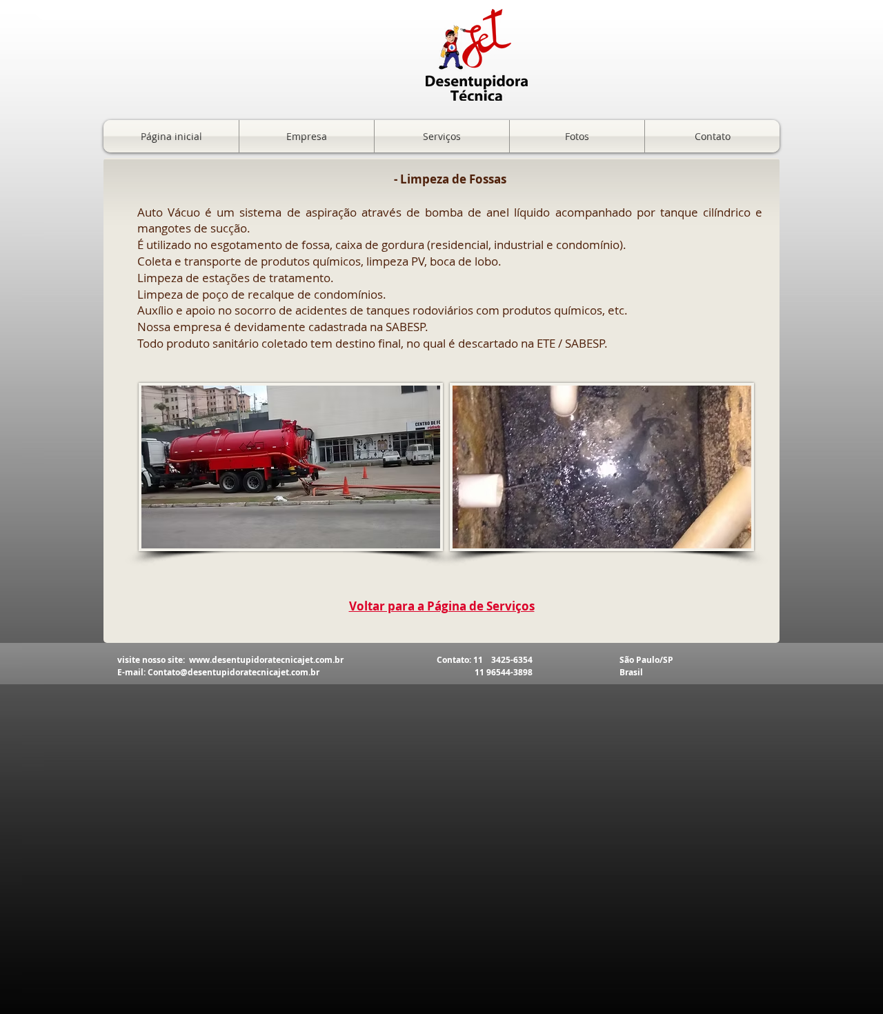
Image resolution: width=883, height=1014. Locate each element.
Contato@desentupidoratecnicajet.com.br (233, 672)
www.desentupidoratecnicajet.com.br (266, 660)
